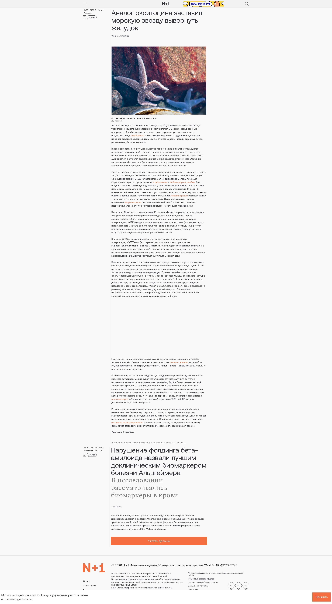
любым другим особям (182, 182)
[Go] (85, 4)
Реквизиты (193, 589)
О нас (86, 581)
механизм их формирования (126, 422)
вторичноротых (133, 202)
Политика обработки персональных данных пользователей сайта (215, 574)
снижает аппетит (179, 362)
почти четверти (119, 399)
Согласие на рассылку (198, 585)
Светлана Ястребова (120, 36)
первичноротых (179, 195)
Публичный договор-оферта (201, 578)
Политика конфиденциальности (16, 599)
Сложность (89, 586)
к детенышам (160, 182)
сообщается (137, 135)
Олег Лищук (116, 506)
